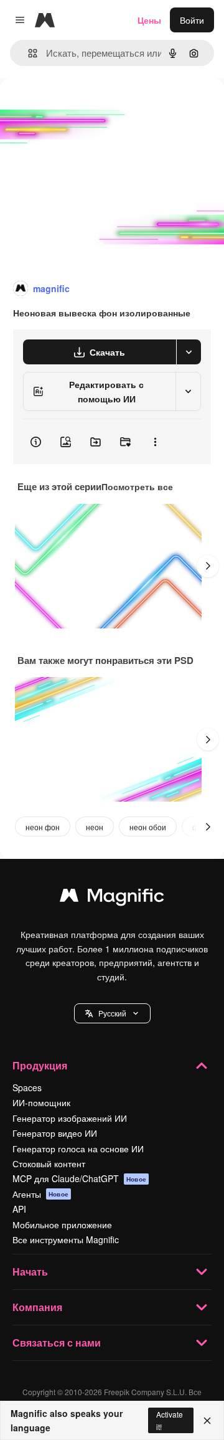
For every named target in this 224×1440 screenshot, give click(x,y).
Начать (30, 1271)
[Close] (207, 1420)
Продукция (39, 1065)
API (19, 1209)
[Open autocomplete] (28, 53)
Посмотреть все (137, 486)
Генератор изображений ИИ (69, 1118)
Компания (37, 1307)
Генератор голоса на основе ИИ (78, 1148)
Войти (192, 20)
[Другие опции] (154, 441)
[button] (112, 1013)
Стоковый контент (48, 1163)
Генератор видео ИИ (54, 1133)
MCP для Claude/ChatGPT (79, 1178)
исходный (83, 106)
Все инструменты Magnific (65, 1239)
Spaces (27, 1087)
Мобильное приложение (62, 1224)
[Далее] (208, 566)
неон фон (43, 827)
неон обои (147, 827)
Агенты (40, 1194)
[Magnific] (112, 898)
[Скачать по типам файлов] (188, 351)
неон (94, 827)
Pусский (112, 1013)
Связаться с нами (56, 1342)
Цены (149, 20)
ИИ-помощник (41, 1102)
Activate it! (169, 1420)
